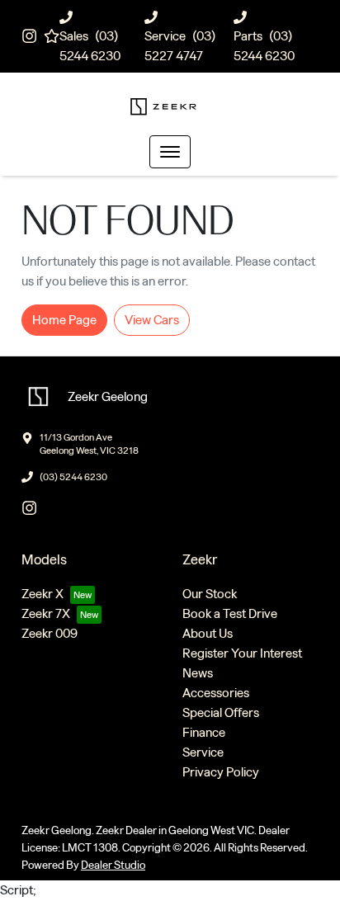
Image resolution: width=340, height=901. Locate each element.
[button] (170, 151)
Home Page (64, 320)
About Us (207, 633)
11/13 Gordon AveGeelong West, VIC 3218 (89, 444)
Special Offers (220, 712)
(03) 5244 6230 (73, 477)
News (197, 673)
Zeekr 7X (45, 613)
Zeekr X (42, 593)
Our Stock (209, 593)
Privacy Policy (220, 772)
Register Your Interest (242, 653)
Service (203, 752)
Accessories (215, 693)
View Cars (152, 320)
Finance (203, 732)
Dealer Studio (113, 865)
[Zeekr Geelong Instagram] (32, 36)
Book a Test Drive (229, 613)
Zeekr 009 (49, 633)
